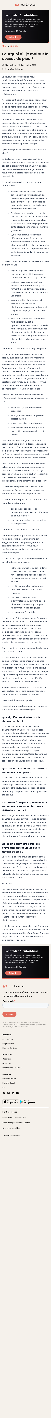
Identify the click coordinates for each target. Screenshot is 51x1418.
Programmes (8, 1043)
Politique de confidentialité (14, 1117)
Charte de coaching (11, 1128)
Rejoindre (13, 37)
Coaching (6, 1059)
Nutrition (14, 46)
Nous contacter (9, 1078)
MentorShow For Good (12, 1068)
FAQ (4, 1087)
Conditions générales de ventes (16, 1123)
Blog (4, 46)
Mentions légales (9, 1112)
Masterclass (7, 1039)
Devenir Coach (8, 1083)
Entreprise (6, 1063)
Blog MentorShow (9, 1048)
